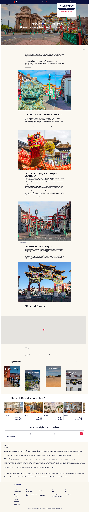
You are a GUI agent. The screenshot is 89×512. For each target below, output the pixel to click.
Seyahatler (66, 1)
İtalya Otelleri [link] (16, 494)
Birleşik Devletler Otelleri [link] (17, 491)
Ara (81, 433)
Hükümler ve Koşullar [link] (55, 489)
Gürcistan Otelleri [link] (16, 501)
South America (64, 476)
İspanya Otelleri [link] (16, 502)
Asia (8, 476)
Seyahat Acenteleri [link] (42, 495)
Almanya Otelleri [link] (16, 496)
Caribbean (32, 476)
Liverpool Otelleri (28, 66)
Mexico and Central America (41, 476)
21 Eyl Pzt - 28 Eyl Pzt (36, 433)
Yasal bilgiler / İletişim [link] (55, 494)
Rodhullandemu (23, 242)
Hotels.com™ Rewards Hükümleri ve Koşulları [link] (57, 498)
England (6, 447)
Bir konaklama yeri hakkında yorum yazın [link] (31, 495)
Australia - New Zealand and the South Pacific (19, 476)
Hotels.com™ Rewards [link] (68, 494)
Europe (5, 472)
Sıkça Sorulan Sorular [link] (29, 491)
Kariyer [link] (66, 491)
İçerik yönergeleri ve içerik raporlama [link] (57, 496)
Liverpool (29, 64)
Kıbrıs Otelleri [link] (16, 499)
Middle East (50, 476)
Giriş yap (73, 1)
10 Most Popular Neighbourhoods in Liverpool (52, 63)
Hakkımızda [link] (66, 489)
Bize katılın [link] (40, 490)
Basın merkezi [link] (41, 492)
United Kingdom (7, 458)
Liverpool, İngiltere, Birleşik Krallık (14, 433)
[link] (66, 15)
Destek (61, 1)
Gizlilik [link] (53, 491)
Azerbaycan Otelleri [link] (17, 504)
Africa (5, 476)
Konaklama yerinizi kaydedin (53, 1)
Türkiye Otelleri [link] (16, 489)
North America (57, 476)
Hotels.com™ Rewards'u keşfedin (66, 11)
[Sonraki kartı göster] (85, 411)
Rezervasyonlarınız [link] (29, 489)
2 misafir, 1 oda (60, 433)
